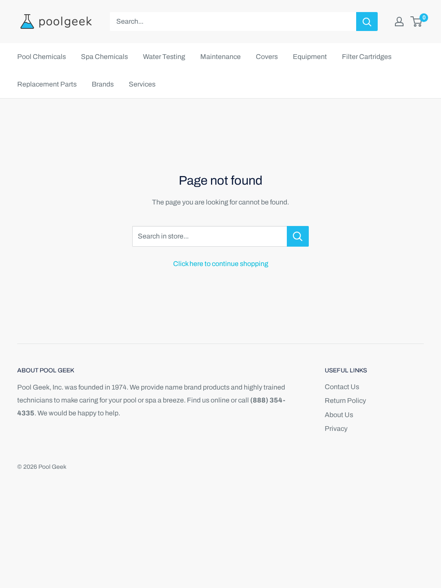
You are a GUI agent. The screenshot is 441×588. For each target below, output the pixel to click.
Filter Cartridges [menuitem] (366, 56)
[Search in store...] (298, 236)
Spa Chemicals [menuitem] (104, 56)
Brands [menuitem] (103, 84)
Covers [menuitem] (267, 56)
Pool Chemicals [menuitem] (41, 56)
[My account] (399, 21)
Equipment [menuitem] (310, 56)
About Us (339, 414)
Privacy (336, 428)
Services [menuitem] (142, 84)
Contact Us (342, 386)
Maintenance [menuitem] (220, 56)
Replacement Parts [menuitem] (47, 84)
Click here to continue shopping (220, 263)
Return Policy (345, 400)
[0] (416, 21)
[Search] (367, 21)
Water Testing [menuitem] (164, 56)
